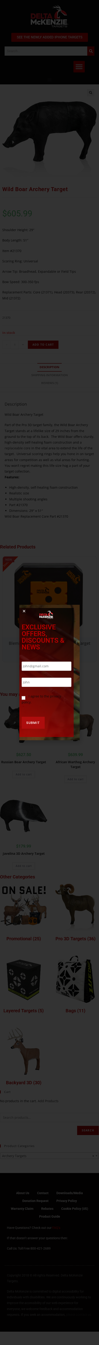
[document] (49, 672)
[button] (24, 611)
